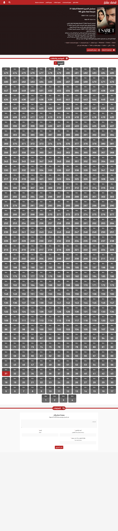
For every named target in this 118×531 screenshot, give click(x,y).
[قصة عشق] (110, 2)
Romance (101, 43)
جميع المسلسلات (66, 2)
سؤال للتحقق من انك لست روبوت (78, 438)
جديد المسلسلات (84, 43)
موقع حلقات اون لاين (82, 45)
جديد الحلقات (94, 43)
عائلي (109, 45)
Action (114, 43)
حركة (113, 45)
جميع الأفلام (49, 2)
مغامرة (104, 45)
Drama (108, 43)
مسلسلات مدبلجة (39, 2)
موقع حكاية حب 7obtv (94, 45)
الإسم (40, 430)
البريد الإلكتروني (77, 430)
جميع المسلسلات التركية (72, 43)
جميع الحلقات (57, 2)
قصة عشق (75, 2)
